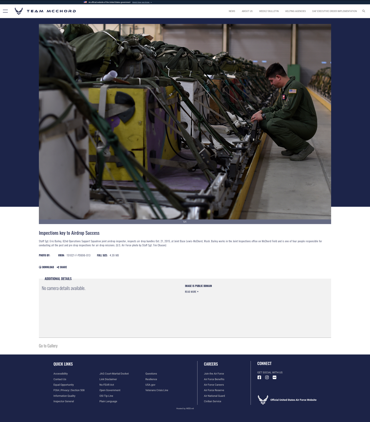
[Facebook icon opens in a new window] (259, 377)
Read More (191, 291)
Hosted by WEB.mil (185, 408)
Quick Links (63, 364)
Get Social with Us (270, 372)
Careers (211, 364)
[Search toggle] (364, 11)
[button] (142, 2)
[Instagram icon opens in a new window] (267, 377)
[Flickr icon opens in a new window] (274, 377)
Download (47, 267)
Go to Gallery (48, 345)
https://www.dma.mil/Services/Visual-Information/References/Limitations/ (219, 306)
